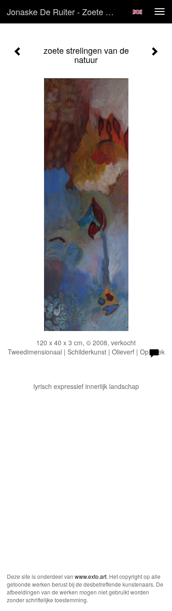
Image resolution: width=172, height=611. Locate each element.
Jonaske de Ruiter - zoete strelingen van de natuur (66, 11)
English (137, 12)
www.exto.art (90, 576)
